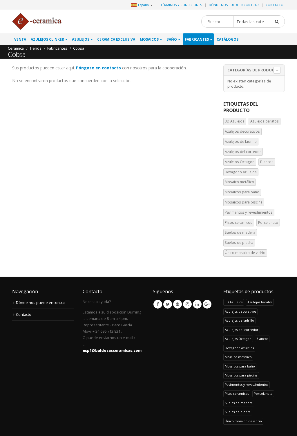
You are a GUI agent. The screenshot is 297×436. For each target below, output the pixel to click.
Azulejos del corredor (243, 151)
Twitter (167, 304)
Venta (20, 39)
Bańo (171, 39)
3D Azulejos (235, 121)
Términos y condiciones (181, 5)
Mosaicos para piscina (243, 202)
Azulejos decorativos (242, 131)
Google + (207, 304)
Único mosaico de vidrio (245, 252)
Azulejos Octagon (239, 161)
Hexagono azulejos (241, 172)
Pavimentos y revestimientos (249, 212)
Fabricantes (197, 39)
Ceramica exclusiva (116, 39)
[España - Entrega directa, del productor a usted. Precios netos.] (36, 21)
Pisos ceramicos (238, 222)
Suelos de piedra (239, 242)
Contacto (274, 5)
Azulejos (80, 39)
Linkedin (197, 304)
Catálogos (227, 39)
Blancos (267, 161)
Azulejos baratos (264, 121)
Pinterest (177, 304)
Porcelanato (268, 222)
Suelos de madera (240, 232)
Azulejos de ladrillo (241, 141)
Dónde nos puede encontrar (234, 5)
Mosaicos (149, 39)
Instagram (187, 304)
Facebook (157, 304)
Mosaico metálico (239, 181)
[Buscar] (278, 21)
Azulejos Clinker (47, 39)
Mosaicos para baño (242, 192)
